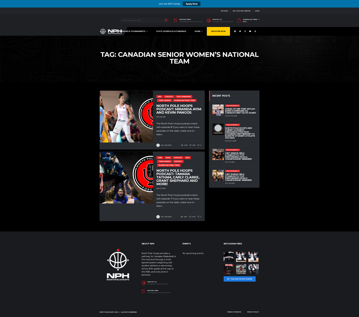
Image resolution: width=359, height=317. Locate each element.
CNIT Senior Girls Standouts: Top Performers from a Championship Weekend (238, 156)
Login (257, 11)
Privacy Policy (253, 312)
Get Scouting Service (241, 11)
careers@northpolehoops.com (190, 21)
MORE (197, 31)
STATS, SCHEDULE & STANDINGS (171, 31)
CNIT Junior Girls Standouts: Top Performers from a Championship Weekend (238, 177)
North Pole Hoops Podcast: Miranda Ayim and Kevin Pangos (178, 109)
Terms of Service (234, 312)
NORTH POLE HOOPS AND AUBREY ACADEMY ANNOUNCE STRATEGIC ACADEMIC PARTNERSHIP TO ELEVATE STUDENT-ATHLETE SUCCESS (240, 133)
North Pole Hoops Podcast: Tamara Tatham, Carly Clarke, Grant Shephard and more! (177, 177)
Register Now (218, 31)
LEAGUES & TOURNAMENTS (132, 31)
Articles (224, 11)
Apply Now (192, 3)
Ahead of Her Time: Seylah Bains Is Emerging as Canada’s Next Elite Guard (240, 111)
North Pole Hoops (107, 312)
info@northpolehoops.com (222, 21)
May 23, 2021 (161, 188)
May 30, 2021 (161, 117)
